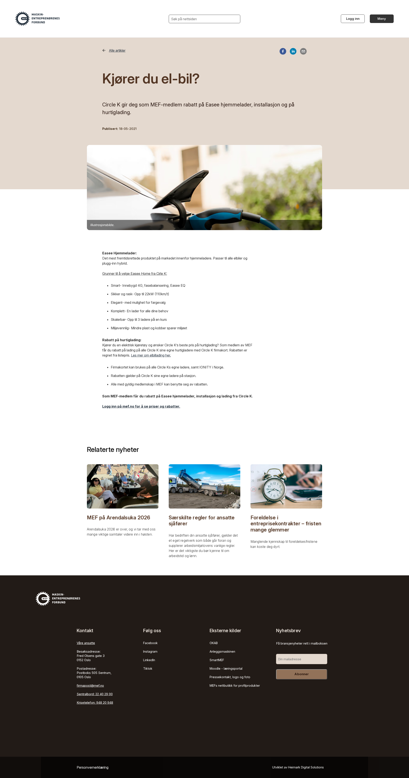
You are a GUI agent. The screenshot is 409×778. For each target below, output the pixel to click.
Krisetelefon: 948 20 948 (95, 703)
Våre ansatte (86, 643)
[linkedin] (293, 52)
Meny (381, 19)
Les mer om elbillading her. (151, 355)
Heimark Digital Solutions (306, 767)
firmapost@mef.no (90, 685)
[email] (303, 52)
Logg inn (353, 19)
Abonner (301, 674)
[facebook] (282, 52)
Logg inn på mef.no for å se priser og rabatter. (141, 406)
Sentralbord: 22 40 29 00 (95, 694)
